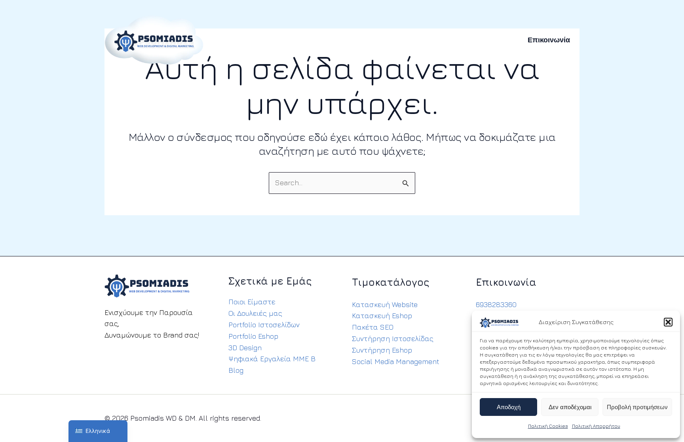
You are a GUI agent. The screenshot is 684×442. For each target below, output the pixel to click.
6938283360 (496, 304)
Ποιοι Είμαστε (252, 302)
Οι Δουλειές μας (255, 313)
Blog (235, 370)
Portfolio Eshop (253, 336)
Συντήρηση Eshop (382, 350)
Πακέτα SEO (372, 327)
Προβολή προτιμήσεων (637, 407)
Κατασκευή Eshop (382, 315)
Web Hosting (358, 40)
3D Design (245, 347)
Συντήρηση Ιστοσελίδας (392, 338)
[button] (668, 322)
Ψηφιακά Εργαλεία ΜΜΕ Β (271, 359)
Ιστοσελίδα (276, 40)
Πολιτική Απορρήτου (596, 426)
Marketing (406, 40)
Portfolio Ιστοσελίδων (264, 325)
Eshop (315, 40)
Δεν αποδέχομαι (570, 407)
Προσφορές (452, 40)
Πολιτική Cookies (548, 426)
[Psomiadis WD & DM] (153, 39)
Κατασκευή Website (385, 304)
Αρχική (236, 40)
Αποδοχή (509, 407)
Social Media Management (395, 361)
